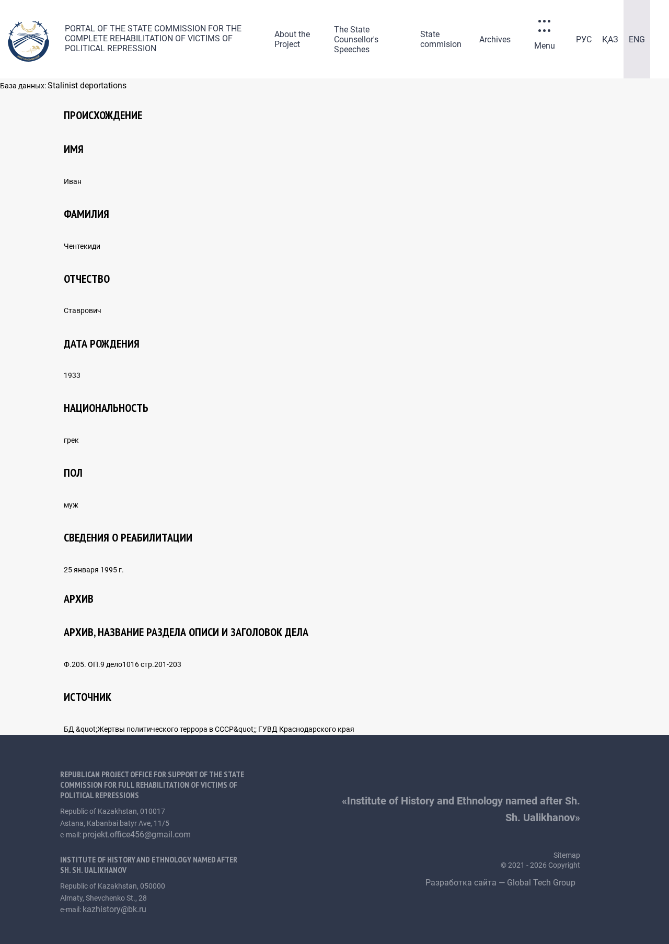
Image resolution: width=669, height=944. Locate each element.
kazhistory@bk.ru (114, 909)
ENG (637, 39)
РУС (584, 39)
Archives (495, 39)
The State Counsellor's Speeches (356, 39)
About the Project (292, 39)
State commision (441, 39)
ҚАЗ (610, 39)
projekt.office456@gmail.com (137, 834)
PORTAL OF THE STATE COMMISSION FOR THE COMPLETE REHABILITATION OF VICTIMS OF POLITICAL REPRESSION (153, 38)
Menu (544, 46)
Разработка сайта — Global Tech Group (501, 883)
